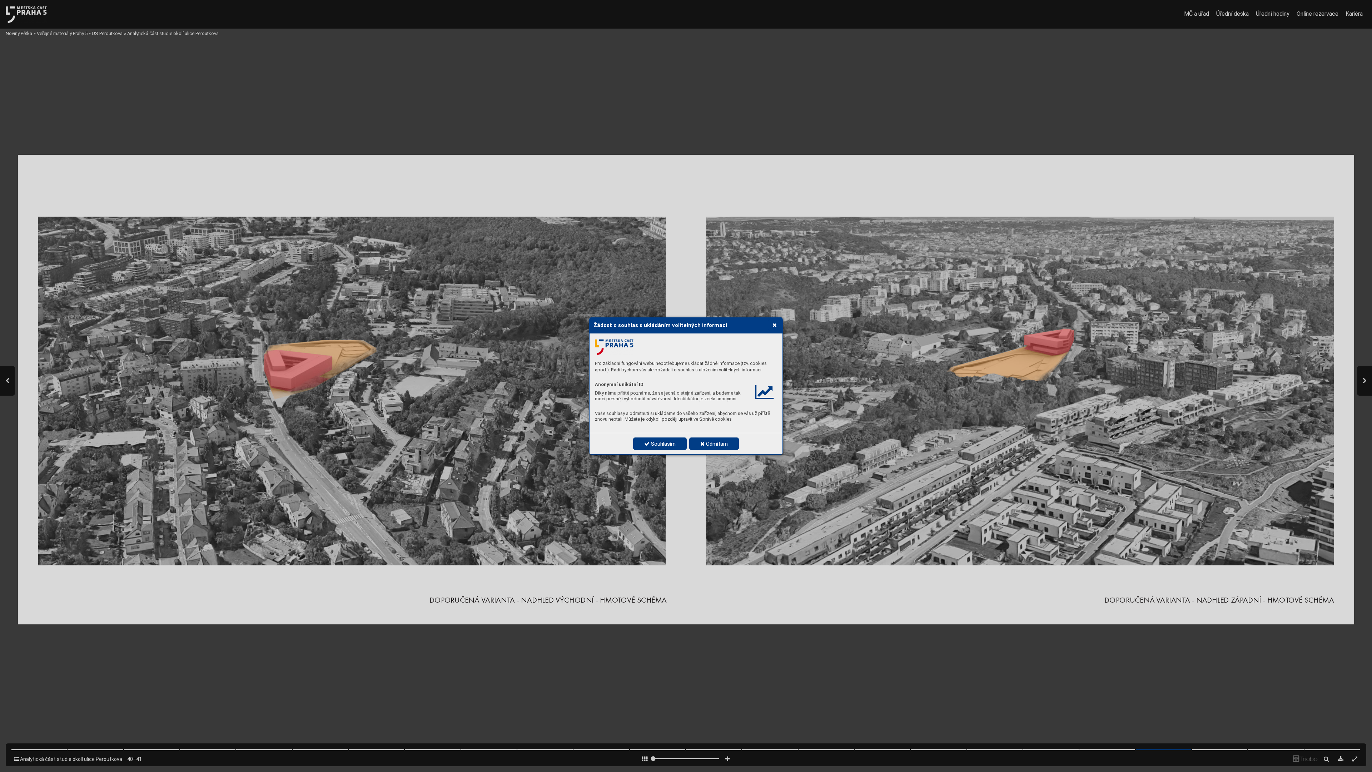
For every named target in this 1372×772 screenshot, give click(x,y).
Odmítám (716, 444)
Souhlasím (663, 444)
